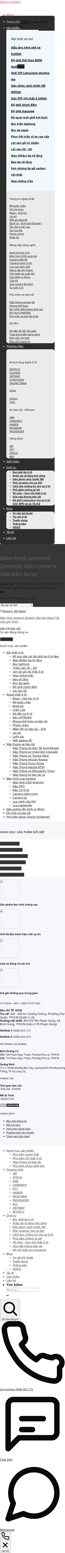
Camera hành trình (25, 794)
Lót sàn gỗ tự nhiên (25, 143)
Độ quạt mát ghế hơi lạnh (29, 117)
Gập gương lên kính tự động (25, 809)
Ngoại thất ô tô (16, 694)
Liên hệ (11, 538)
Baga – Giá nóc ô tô (26, 698)
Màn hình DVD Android (28, 782)
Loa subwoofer (22, 805)
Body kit (18, 706)
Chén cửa (19, 710)
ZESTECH (18, 1212)
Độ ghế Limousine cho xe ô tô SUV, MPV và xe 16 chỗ (31, 502)
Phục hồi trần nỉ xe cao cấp (30, 136)
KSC (15, 1204)
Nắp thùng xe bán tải (20, 744)
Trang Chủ (13, 22)
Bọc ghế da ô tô (22, 472)
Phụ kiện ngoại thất (26, 1154)
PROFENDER (21, 1200)
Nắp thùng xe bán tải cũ (29, 775)
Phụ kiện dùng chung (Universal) (28, 817)
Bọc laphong (21, 664)
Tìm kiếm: (14, 1284)
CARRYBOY (20, 1185)
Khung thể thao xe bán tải (30, 721)
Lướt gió (18, 736)
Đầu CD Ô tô (21, 790)
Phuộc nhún (21, 725)
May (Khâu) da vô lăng (27, 660)
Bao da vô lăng (21, 162)
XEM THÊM (6, 639)
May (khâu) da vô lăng (26, 156)
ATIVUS (17, 1177)
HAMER (17, 1193)
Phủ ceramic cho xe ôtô (27, 483)
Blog (9, 508)
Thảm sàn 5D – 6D (25, 668)
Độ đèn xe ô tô (22, 714)
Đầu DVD (19, 786)
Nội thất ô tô (15, 652)
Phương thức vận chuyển (20, 1132)
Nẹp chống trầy (22, 181)
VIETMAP (19, 1208)
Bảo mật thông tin (16, 1121)
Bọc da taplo (19, 130)
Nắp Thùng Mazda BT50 (28, 767)
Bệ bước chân (22, 702)
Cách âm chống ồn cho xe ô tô (31, 486)
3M (15, 1173)
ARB (15, 1181)
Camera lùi (20, 798)
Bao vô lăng (20, 679)
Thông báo (19, 524)
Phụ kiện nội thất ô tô (27, 1158)
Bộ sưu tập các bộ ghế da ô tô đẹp (36, 656)
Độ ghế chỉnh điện (25, 687)
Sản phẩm (13, 28)
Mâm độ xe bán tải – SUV (29, 729)
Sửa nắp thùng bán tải (27, 497)
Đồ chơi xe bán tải (18, 813)
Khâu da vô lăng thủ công (29, 476)
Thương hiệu (14, 346)
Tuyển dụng (20, 520)
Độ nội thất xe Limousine (29, 1250)
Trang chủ (6, 584)
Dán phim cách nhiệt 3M (28, 479)
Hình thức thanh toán (18, 1129)
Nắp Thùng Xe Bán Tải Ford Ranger (36, 748)
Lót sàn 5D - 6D (21, 149)
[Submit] (7, 1295)
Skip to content (10, 2)
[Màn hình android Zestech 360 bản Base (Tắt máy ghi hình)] (13, 611)
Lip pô (17, 733)
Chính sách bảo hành (18, 1136)
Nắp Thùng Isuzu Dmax (28, 763)
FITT (15, 1189)
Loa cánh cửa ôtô (24, 801)
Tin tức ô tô (20, 517)
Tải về (10, 532)
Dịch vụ (11, 467)
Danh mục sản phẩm (20, 1150)
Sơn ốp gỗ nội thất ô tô (28, 672)
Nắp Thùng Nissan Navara (30, 759)
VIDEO (17, 527)
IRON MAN (20, 1196)
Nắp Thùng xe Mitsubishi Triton (34, 771)
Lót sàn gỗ (20, 691)
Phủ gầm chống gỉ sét (26, 490)
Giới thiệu (12, 461)
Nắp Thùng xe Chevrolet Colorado (35, 752)
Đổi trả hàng (13, 1125)
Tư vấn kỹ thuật (23, 513)
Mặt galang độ (22, 740)
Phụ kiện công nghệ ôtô (29, 1166)
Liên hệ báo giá (10, 628)
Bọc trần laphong (23, 124)
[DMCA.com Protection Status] (9, 1106)
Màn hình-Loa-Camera (21, 778)
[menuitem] (32, 1387)
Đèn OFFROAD (22, 717)
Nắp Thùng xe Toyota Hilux (31, 756)
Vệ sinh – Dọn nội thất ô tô (29, 493)
